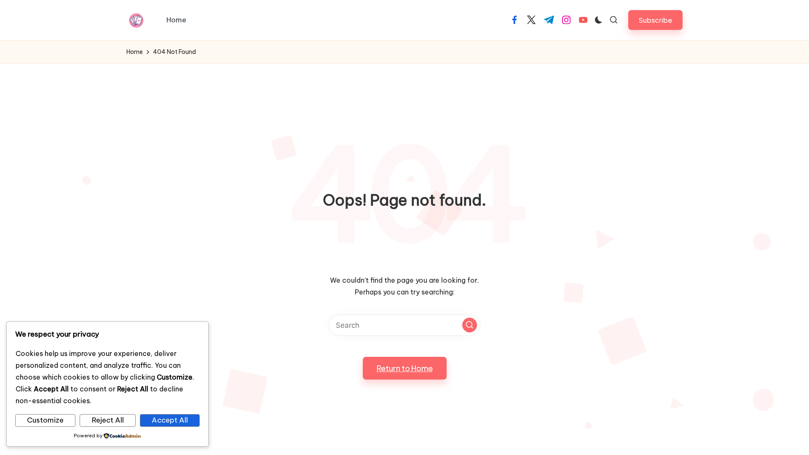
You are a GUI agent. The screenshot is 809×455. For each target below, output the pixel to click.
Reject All (108, 420)
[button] (655, 20)
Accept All (170, 420)
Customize (45, 420)
